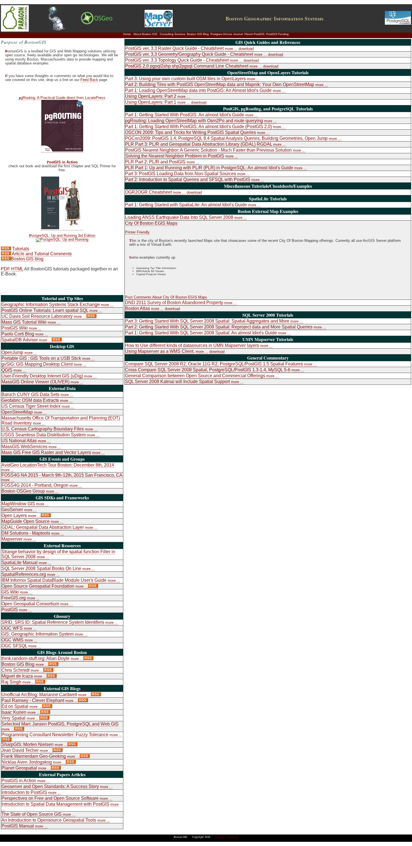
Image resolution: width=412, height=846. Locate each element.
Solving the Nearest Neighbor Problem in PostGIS (174, 156)
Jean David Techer (20, 750)
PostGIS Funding (277, 34)
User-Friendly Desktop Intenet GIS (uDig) (42, 376)
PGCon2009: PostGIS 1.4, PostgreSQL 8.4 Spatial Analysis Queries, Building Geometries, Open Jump (226, 138)
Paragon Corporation (227, 837)
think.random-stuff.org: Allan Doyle (35, 658)
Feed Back (89, 80)
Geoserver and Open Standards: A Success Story (50, 786)
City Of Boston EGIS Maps (151, 223)
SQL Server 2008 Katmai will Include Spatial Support (177, 381)
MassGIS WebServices (24, 446)
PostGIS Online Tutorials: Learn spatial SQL (44, 310)
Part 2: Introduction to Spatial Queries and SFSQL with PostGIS (187, 179)
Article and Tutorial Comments (41, 253)
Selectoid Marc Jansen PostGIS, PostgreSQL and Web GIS (60, 724)
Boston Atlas (137, 308)
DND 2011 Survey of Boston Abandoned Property (174, 302)
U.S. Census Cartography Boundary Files (42, 429)
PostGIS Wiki (14, 328)
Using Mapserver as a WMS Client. (160, 351)
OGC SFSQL (14, 645)
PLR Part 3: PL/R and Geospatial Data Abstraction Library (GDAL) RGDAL (198, 144)
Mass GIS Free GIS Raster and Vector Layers (46, 452)
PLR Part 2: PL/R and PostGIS (155, 161)
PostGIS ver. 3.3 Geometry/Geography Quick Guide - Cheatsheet (189, 54)
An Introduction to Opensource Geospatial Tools (48, 820)
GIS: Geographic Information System (37, 634)
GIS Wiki (10, 592)
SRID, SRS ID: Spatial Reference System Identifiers (52, 622)
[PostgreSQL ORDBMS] (398, 23)
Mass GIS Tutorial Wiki (24, 322)
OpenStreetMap (17, 412)
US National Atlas (19, 440)
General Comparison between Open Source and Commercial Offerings (195, 375)
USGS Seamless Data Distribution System (43, 434)
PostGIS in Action (62, 162)
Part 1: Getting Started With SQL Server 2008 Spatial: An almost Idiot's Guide (201, 332)
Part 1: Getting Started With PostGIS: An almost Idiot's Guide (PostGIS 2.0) (198, 126)
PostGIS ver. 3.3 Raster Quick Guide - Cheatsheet (174, 48)
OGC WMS (12, 640)
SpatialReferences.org (23, 574)
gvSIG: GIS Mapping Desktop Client (37, 364)
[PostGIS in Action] (62, 227)
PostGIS (9, 609)
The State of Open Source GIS (32, 814)
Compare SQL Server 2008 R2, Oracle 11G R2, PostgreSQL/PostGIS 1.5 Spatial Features (214, 363)
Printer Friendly (137, 232)
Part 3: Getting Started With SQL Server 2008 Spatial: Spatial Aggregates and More (207, 321)
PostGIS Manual (17, 826)
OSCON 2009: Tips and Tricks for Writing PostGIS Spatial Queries (190, 132)
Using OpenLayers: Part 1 (150, 102)
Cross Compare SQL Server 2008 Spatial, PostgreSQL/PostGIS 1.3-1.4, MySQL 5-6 (207, 369)
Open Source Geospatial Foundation (37, 586)
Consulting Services (172, 34)
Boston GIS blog (27, 258)
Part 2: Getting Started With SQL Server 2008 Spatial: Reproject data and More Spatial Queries (219, 327)
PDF (5, 268)
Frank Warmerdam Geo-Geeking (33, 756)
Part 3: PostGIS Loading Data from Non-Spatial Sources (180, 173)
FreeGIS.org (13, 597)
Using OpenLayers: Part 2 (150, 96)
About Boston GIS (145, 34)
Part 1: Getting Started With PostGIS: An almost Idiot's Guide (184, 114)
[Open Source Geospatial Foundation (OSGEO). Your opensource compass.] (97, 26)
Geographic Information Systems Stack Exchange (50, 304)
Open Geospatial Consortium (30, 603)
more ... (107, 305)
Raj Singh (11, 682)
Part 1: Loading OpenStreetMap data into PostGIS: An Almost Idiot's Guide (198, 90)
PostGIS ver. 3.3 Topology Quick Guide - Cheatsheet (177, 60)
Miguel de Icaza (17, 676)
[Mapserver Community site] (159, 25)
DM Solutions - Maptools (25, 533)
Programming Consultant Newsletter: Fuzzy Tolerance (54, 734)
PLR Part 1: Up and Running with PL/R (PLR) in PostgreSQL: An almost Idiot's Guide (209, 167)
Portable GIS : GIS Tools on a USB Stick (41, 358)
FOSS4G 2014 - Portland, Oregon (34, 485)
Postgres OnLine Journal (226, 34)
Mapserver (11, 539)
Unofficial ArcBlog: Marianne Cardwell (39, 694)
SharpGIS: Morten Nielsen (27, 744)
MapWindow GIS (18, 503)
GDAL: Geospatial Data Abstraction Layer (42, 527)
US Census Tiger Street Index (31, 406)
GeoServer (12, 509)
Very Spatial (13, 718)
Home (127, 34)
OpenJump (12, 352)
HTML (17, 268)
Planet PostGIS (254, 34)
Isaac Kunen (13, 712)
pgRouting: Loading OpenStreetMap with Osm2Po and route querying (194, 120)
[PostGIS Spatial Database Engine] (57, 29)
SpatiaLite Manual (19, 562)
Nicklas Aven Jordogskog (26, 762)
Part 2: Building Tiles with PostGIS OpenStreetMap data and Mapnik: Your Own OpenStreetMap (219, 84)
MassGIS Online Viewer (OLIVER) (35, 381)
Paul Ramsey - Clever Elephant (32, 700)
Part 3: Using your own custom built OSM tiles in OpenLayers (185, 78)
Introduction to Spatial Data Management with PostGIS (55, 804)
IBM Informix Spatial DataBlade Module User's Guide (54, 580)
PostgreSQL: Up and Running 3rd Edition (62, 235)
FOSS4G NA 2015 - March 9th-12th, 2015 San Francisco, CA (61, 475)
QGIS (6, 370)
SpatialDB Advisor (19, 339)
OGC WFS (12, 628)
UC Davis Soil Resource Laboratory (37, 316)
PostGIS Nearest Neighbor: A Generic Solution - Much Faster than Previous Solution (208, 150)
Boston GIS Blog (198, 34)
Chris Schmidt (15, 670)
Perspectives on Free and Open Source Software (50, 798)
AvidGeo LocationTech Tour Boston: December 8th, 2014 (57, 465)
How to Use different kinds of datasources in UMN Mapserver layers (192, 345)
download (246, 49)
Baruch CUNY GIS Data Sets (30, 394)
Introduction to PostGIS (24, 792)
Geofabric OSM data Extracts (30, 400)
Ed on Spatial (14, 706)
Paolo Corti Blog (17, 334)
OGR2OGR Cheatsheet (148, 192)
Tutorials (20, 248)
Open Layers (14, 515)
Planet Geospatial (19, 768)
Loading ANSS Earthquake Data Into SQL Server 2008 (179, 217)
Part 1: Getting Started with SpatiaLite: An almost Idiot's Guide (186, 204)
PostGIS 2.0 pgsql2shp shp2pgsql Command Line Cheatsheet (186, 66)
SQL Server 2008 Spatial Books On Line (41, 568)
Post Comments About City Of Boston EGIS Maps (166, 297)
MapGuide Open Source (25, 521)
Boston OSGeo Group (23, 491)
